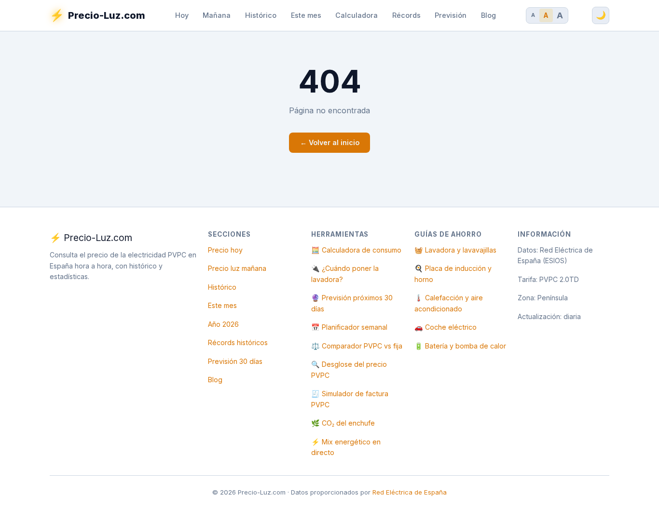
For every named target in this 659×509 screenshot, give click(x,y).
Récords (406, 15)
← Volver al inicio (329, 142)
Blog (488, 15)
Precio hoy (225, 250)
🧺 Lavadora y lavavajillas (455, 250)
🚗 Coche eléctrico (445, 327)
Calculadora (356, 15)
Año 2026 (223, 324)
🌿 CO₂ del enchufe (343, 423)
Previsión (451, 15)
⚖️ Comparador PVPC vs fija (356, 346)
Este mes (306, 15)
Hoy (182, 15)
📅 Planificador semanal (349, 327)
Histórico (260, 15)
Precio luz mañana (237, 268)
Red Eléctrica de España (409, 492)
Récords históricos (238, 342)
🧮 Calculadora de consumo (356, 250)
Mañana (217, 15)
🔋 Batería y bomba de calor (460, 346)
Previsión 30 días (235, 361)
